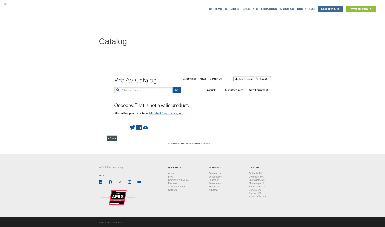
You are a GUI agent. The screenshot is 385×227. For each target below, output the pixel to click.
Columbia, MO (256, 176)
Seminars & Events (178, 180)
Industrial (213, 190)
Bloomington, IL (257, 183)
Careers (172, 190)
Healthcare (214, 186)
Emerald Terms (174, 143)
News (203, 78)
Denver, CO (255, 190)
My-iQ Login (246, 78)
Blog (170, 176)
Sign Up (264, 78)
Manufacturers (234, 89)
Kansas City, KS (257, 196)
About (171, 173)
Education (213, 180)
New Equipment (258, 89)
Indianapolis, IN (257, 186)
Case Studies (189, 78)
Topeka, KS (255, 193)
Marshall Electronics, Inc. (166, 113)
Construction (215, 176)
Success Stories (176, 186)
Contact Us (216, 78)
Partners (172, 183)
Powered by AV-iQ (202, 143)
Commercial (214, 173)
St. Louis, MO (256, 173)
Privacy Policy (187, 143)
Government (215, 183)
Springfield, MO (257, 180)
